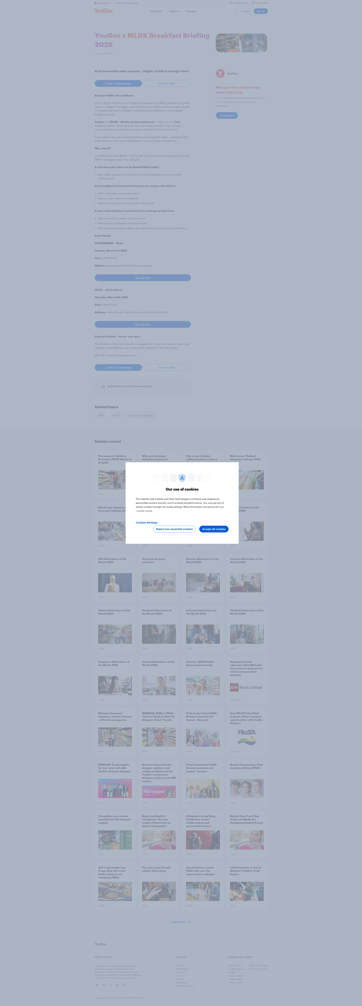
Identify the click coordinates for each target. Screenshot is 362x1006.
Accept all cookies (214, 529)
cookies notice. (144, 510)
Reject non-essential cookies (174, 529)
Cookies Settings (146, 522)
